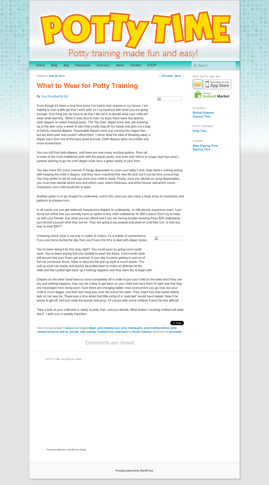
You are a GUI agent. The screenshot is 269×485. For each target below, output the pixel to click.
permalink (175, 332)
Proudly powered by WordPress (134, 470)
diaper (92, 328)
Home (40, 65)
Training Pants (105, 332)
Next (179, 76)
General (69, 328)
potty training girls (132, 328)
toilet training (88, 332)
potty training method (156, 328)
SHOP (151, 65)
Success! (103, 65)
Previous (166, 76)
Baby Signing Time (205, 145)
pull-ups (74, 332)
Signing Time (201, 116)
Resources (82, 65)
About (120, 65)
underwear (121, 332)
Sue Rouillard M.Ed (54, 96)
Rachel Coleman (142, 332)
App (66, 65)
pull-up (64, 332)
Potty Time (200, 131)
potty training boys (109, 328)
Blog (54, 65)
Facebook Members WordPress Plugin (66, 449)
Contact (135, 65)
